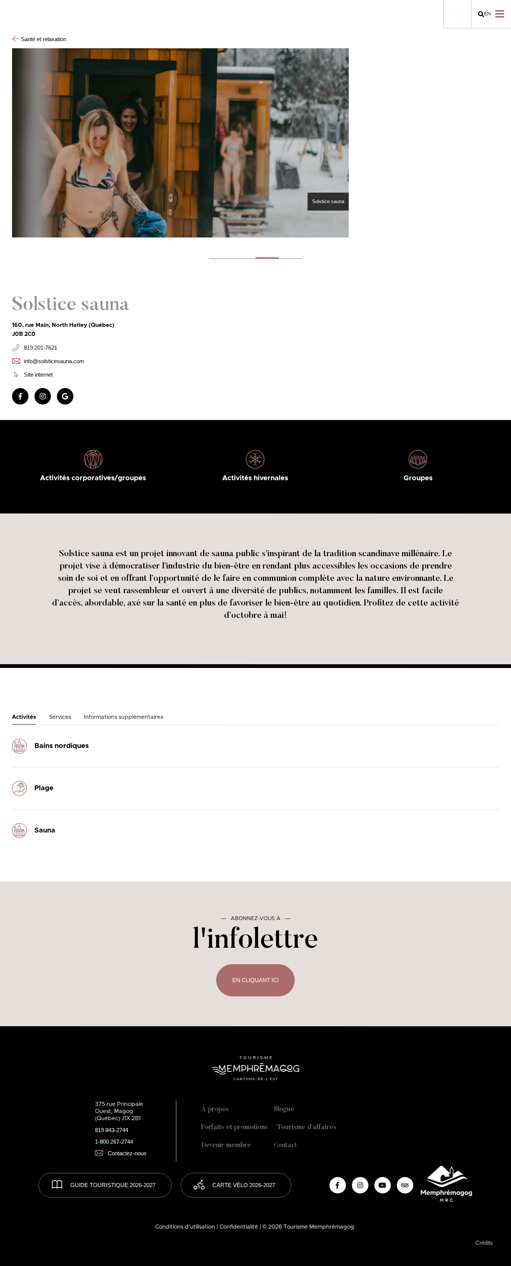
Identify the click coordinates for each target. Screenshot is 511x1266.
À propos (215, 1109)
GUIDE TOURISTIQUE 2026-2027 (113, 1185)
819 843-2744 (111, 1130)
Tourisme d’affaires (306, 1127)
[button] (267, 258)
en (487, 14)
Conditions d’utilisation (186, 1227)
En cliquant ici (255, 980)
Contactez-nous (127, 1153)
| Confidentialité (238, 1227)
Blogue (284, 1109)
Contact (285, 1145)
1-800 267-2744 (114, 1141)
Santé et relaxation (43, 39)
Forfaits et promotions (234, 1127)
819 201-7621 (40, 347)
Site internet (38, 374)
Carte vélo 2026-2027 (243, 1185)
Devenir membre (226, 1145)
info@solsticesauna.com (54, 361)
